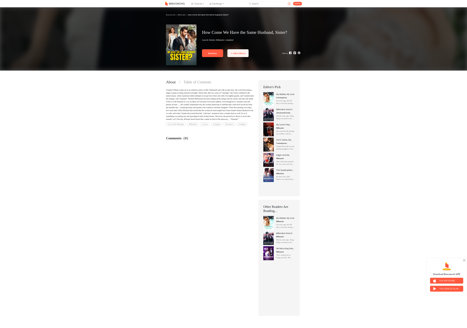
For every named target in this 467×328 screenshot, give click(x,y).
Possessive (229, 124)
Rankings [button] (217, 3)
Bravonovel (170, 15)
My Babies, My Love (285, 94)
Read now (212, 53)
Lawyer (205, 124)
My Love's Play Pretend (283, 124)
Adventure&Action (283, 113)
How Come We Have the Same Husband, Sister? (208, 15)
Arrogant (216, 124)
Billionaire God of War (284, 109)
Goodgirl (241, 124)
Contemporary (281, 98)
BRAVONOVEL (177, 3)
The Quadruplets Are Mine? (284, 170)
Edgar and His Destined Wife (282, 155)
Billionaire (182, 15)
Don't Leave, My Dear (283, 139)
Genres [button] (198, 3)
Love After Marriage (176, 124)
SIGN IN (297, 3)
